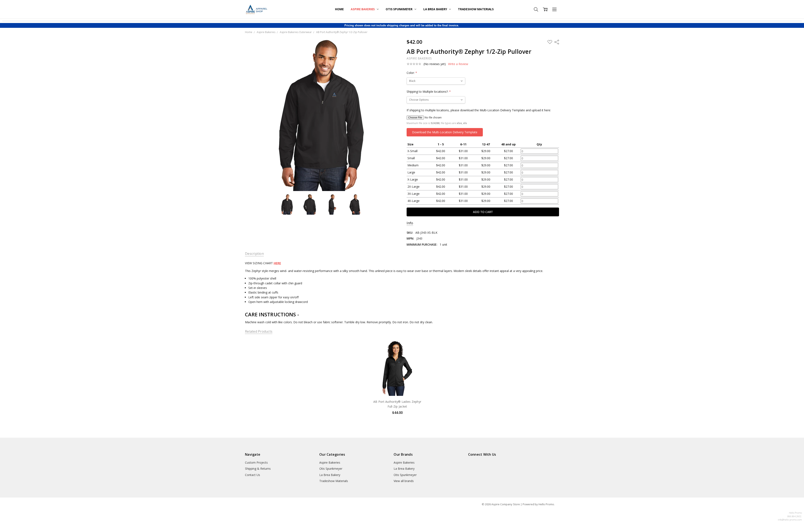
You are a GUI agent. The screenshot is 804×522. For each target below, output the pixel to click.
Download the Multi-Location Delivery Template (444, 132)
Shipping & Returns (258, 469)
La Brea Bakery (435, 9)
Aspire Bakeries (363, 9)
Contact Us (252, 475)
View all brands (404, 481)
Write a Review (458, 64)
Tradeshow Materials (476, 9)
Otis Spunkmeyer (399, 9)
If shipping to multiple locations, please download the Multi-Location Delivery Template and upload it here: (479, 110)
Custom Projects (256, 462)
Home (339, 9)
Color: (412, 73)
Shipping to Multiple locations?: (429, 92)
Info (410, 223)
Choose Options (397, 387)
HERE (277, 263)
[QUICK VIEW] (418, 346)
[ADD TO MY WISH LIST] (418, 352)
